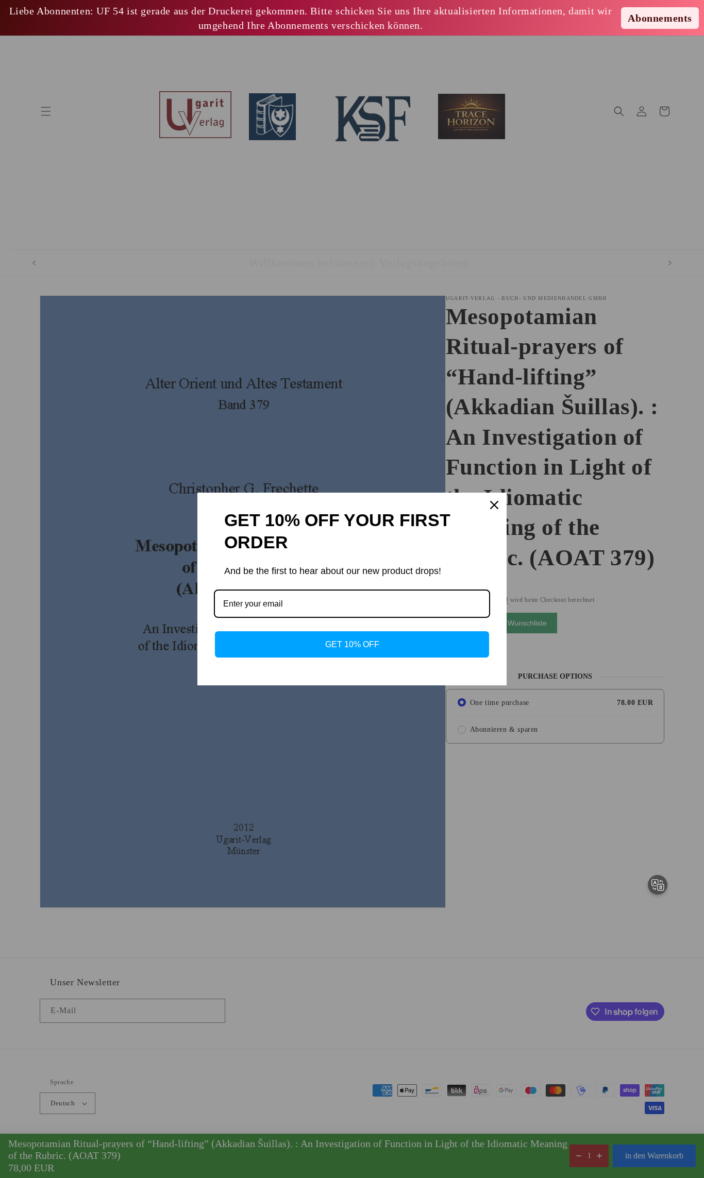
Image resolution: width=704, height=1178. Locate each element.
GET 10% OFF (352, 644)
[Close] (494, 505)
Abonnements (660, 18)
